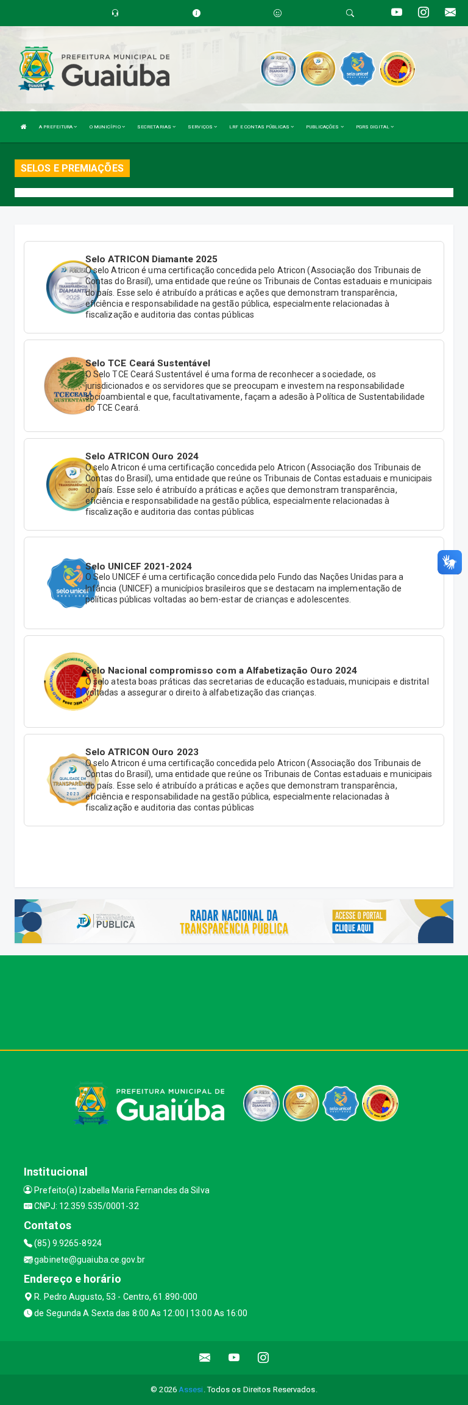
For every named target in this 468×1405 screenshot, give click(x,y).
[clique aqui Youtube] (234, 1357)
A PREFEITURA (56, 127)
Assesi (191, 1389)
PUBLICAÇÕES (323, 127)
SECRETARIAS (154, 127)
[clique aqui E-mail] (205, 1357)
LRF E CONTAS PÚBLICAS (260, 127)
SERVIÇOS (201, 127)
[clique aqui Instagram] (263, 1357)
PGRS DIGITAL (373, 127)
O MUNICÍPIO (106, 127)
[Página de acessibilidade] (278, 13)
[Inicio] (24, 126)
